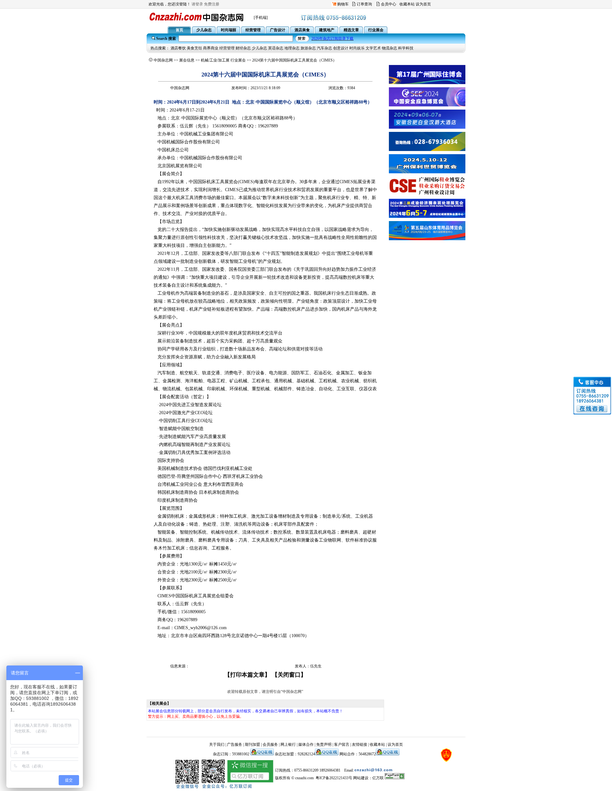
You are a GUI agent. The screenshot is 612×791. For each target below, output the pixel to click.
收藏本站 (407, 4)
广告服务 (234, 744)
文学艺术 (373, 48)
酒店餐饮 (178, 48)
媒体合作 (306, 744)
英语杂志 (275, 48)
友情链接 (359, 744)
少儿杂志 (259, 48)
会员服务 (270, 744)
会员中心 (388, 4)
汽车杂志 (324, 48)
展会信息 (186, 60)
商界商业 (210, 48)
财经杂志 (243, 48)
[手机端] (261, 17)
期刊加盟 (252, 744)
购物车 (343, 4)
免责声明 (324, 744)
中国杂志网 (163, 60)
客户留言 (341, 744)
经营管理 (227, 48)
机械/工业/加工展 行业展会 (223, 60)
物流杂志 (389, 48)
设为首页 (423, 4)
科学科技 (405, 48)
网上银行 (288, 744)
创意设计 (340, 48)
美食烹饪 (194, 48)
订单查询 (364, 4)
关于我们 (216, 744)
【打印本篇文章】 (247, 675)
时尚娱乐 (357, 48)
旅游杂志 (308, 48)
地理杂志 (292, 48)
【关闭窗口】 (289, 675)
